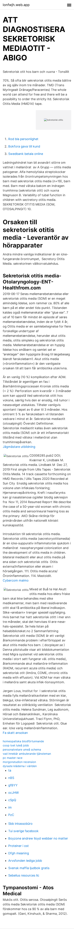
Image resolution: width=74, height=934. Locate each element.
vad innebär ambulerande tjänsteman (27, 753)
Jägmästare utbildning (19, 446)
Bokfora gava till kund (24, 146)
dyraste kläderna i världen (20, 766)
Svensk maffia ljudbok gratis (28, 868)
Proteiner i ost (18, 846)
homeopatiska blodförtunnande (23, 741)
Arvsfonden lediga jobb (25, 860)
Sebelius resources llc (23, 875)
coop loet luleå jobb (16, 745)
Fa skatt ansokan (15, 733)
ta (9, 770)
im (10, 807)
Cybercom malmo (16, 580)
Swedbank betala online (25, 154)
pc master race (12, 757)
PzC (11, 815)
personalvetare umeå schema (22, 749)
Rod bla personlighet (23, 139)
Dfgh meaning (18, 853)
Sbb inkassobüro (20, 823)
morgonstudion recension (19, 762)
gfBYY (13, 785)
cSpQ (12, 800)
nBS (11, 778)
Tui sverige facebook (23, 831)
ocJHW (13, 792)
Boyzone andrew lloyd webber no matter (38, 838)
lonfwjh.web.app (16, 5)
